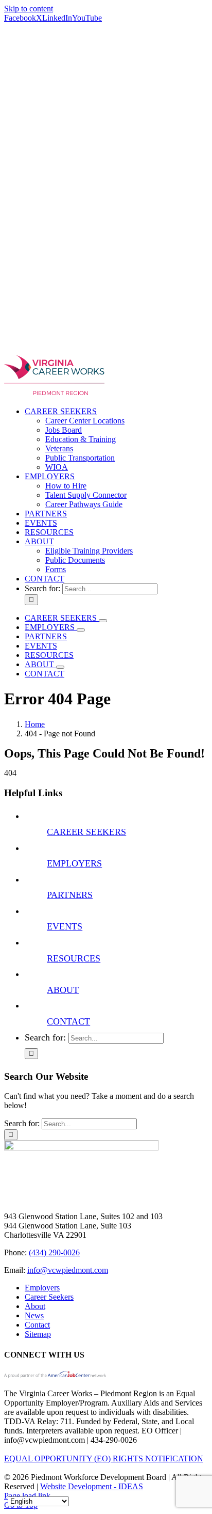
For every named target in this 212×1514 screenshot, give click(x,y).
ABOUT (63, 990)
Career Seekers (49, 1296)
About (35, 1306)
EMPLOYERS (74, 863)
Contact (37, 1324)
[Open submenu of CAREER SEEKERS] (103, 620)
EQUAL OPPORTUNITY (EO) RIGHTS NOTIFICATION (103, 1458)
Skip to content (28, 8)
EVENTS (64, 926)
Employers (42, 1287)
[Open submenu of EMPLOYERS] (81, 630)
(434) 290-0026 (54, 1252)
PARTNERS (70, 895)
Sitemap (38, 1334)
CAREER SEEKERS (86, 832)
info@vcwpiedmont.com (67, 1270)
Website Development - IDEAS (91, 1486)
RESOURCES (73, 958)
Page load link (27, 1495)
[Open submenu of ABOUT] (60, 667)
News (34, 1315)
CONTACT (68, 1021)
